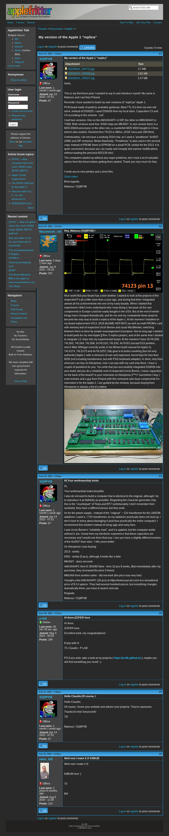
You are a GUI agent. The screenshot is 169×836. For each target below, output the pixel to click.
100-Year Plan (143, 22)
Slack (17, 58)
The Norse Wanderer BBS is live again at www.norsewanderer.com (22, 278)
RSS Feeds (17, 309)
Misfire (18, 50)
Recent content (19, 80)
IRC (17, 39)
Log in (41, 46)
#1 (160, 53)
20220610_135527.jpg (81, 78)
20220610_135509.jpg (81, 73)
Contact (158, 22)
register (52, 46)
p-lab (43, 618)
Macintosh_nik (50, 231)
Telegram (19, 62)
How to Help (20, 381)
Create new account (22, 111)
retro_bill (46, 759)
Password (14, 102)
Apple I (70, 28)
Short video (71, 176)
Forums (20, 22)
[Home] (29, 17)
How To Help (126, 22)
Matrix (18, 42)
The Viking (14, 286)
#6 (160, 754)
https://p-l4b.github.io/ (128, 658)
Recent (31, 22)
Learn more (14, 65)
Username (14, 94)
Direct (12, 141)
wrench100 (14, 245)
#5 (160, 692)
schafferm (14, 257)
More (31, 207)
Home (10, 22)
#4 (160, 613)
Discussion (56, 28)
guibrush (13, 233)
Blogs (14, 301)
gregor (12, 270)
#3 (160, 476)
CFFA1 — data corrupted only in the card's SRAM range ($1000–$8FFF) (22, 226)
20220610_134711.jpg (81, 69)
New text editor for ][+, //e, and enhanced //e (22, 195)
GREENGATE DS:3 (22, 203)
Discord (19, 46)
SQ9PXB (45, 59)
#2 (160, 226)
